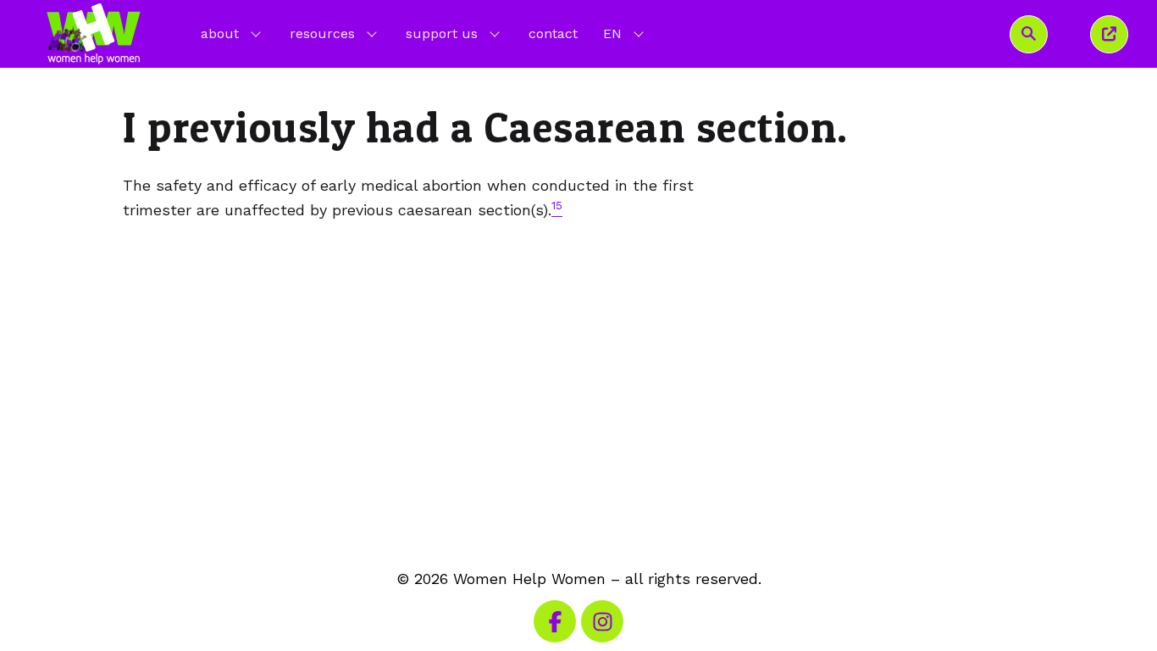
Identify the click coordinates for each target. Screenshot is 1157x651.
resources (322, 33)
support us (442, 33)
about (220, 33)
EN (625, 33)
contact (553, 33)
